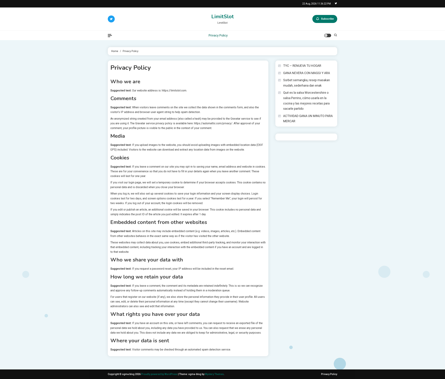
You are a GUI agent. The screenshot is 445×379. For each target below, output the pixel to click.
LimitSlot (222, 16)
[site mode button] (327, 35)
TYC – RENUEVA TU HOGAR (302, 65)
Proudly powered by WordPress (159, 374)
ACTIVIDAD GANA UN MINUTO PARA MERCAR (308, 118)
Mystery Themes (214, 374)
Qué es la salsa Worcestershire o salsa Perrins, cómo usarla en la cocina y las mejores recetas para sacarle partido (306, 100)
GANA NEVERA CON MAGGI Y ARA (306, 73)
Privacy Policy (218, 35)
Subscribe (327, 18)
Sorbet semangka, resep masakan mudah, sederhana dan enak (306, 82)
